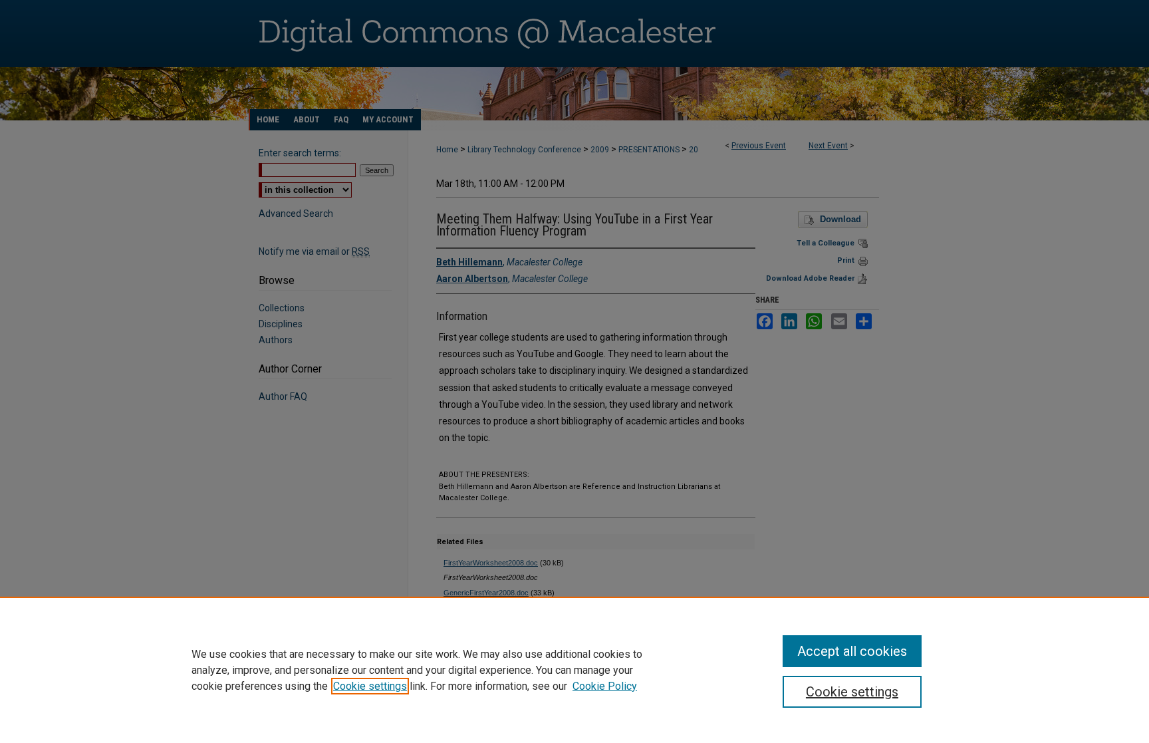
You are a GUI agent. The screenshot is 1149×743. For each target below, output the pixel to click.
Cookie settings (370, 686)
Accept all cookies (852, 651)
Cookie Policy (605, 686)
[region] (574, 670)
